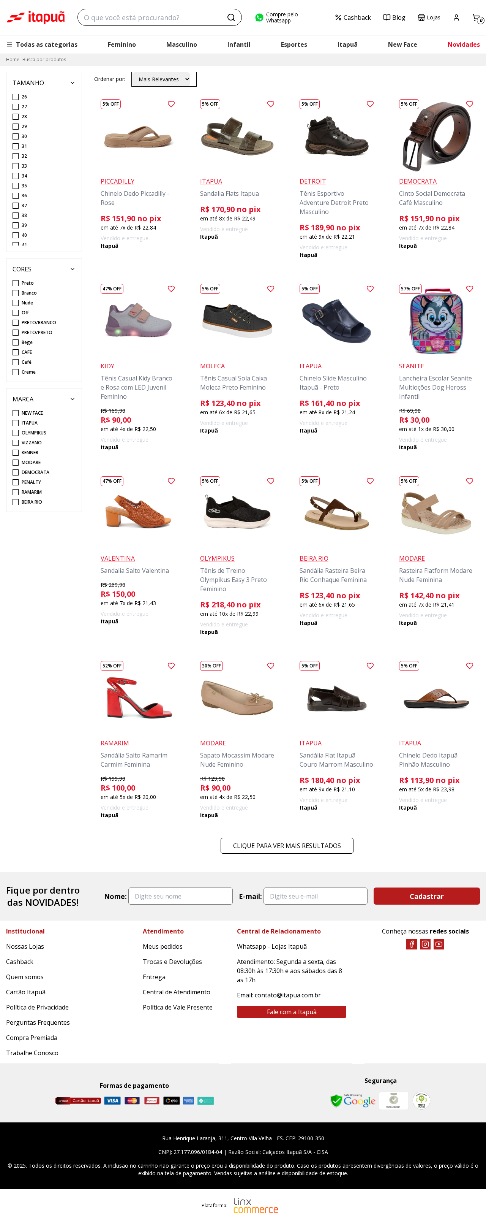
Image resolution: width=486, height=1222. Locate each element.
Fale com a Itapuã (292, 1012)
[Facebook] (411, 944)
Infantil (239, 44)
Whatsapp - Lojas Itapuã (272, 946)
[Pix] (205, 1101)
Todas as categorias (46, 44)
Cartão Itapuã (26, 992)
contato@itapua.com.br (288, 995)
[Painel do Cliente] (456, 17)
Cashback (357, 17)
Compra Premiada (31, 1037)
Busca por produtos (44, 59)
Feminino (122, 44)
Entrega (154, 977)
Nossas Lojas (25, 946)
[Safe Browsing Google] (353, 1100)
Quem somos (25, 977)
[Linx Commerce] (255, 1205)
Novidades (464, 44)
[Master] (132, 1101)
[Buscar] (231, 17)
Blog (399, 17)
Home (12, 59)
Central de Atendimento (176, 992)
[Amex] (188, 1101)
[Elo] (171, 1100)
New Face (402, 44)
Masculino (181, 44)
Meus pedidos (163, 946)
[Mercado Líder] (394, 1100)
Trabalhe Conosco (32, 1053)
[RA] (421, 1100)
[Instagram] (425, 944)
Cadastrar (427, 896)
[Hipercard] (152, 1101)
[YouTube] (439, 944)
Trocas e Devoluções (172, 961)
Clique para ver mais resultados (287, 846)
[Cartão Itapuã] (78, 1101)
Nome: (115, 896)
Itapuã (348, 44)
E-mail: (250, 896)
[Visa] (112, 1100)
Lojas (433, 17)
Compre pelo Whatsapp (282, 17)
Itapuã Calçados (35, 17)
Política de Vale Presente (178, 1007)
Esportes (294, 44)
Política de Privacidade (37, 1007)
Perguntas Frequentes (38, 1022)
